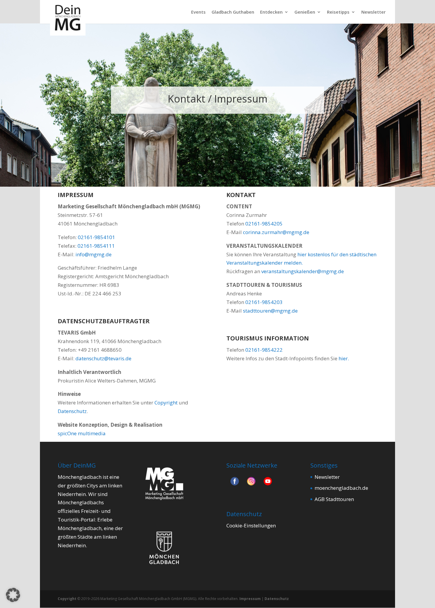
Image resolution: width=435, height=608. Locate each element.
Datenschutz (72, 411)
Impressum (250, 598)
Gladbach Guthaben (233, 12)
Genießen (304, 12)
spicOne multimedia (82, 433)
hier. (344, 358)
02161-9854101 (96, 237)
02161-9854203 (264, 302)
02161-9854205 (264, 223)
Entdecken (271, 12)
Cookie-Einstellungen (251, 525)
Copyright (166, 402)
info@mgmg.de (93, 254)
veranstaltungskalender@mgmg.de (302, 271)
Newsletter (373, 12)
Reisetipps (338, 12)
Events (198, 12)
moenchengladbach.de (341, 487)
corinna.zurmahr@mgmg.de (276, 232)
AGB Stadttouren (334, 499)
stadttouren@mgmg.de (270, 310)
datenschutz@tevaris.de (103, 358)
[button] (13, 595)
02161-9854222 (264, 349)
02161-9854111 (96, 245)
